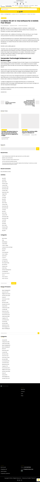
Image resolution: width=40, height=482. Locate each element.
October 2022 (4, 190)
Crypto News (4, 243)
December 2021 (5, 206)
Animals (3, 321)
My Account (3, 467)
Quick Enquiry (3, 471)
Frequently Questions (5, 473)
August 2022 (4, 194)
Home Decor (21, 5)
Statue (3, 297)
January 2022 (4, 204)
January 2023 (4, 185)
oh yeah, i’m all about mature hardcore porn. (10, 159)
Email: (22, 469)
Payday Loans (4, 266)
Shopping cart (4, 469)
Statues (3, 306)
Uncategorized (3, 18)
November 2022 (5, 188)
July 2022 (4, 195)
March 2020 (4, 225)
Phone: (22, 467)
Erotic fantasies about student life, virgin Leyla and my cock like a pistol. (15, 156)
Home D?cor (4, 292)
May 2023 (4, 178)
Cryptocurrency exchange (7, 247)
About (30, 6)
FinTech (3, 250)
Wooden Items (5, 304)
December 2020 (5, 216)
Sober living (4, 268)
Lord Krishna (4, 319)
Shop (22, 395)
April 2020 (4, 223)
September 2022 (5, 192)
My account (16, 2)
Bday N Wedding (5, 290)
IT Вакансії (4, 257)
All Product (16, 5)
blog (3, 240)
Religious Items (26, 5)
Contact (23, 391)
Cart (26, 2)
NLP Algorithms (5, 261)
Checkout (21, 2)
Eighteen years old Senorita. (7, 157)
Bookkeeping (4, 241)
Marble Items (4, 325)
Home (13, 5)
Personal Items (31, 5)
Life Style (3, 323)
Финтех (3, 275)
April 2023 (4, 180)
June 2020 (4, 220)
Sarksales (9, 6)
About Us (23, 389)
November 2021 (5, 207)
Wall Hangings (4, 326)
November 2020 (5, 218)
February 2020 (5, 227)
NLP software (4, 264)
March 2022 (4, 202)
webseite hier (4, 92)
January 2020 (4, 228)
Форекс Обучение (5, 278)
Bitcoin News (4, 238)
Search (3, 145)
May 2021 (4, 211)
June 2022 (4, 197)
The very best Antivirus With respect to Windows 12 (29, 132)
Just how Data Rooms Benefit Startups (9, 161)
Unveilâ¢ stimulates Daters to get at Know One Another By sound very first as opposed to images (9, 133)
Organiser (4, 318)
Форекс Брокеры (5, 276)
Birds (3, 300)
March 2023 (4, 181)
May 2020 (4, 221)
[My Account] (17, 11)
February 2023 (5, 183)
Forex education (5, 252)
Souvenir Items (26, 6)
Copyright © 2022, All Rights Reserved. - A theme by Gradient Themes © (20, 478)
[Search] (38, 333)
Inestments (4, 255)
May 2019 (4, 230)
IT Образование (4, 259)
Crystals (3, 309)
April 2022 (4, 201)
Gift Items (36, 5)
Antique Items (21, 6)
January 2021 (4, 214)
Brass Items (4, 311)
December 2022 (5, 187)
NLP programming (5, 262)
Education (4, 248)
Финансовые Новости (5, 273)
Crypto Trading (5, 245)
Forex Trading (4, 254)
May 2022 (4, 199)
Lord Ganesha (4, 312)
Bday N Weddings (5, 328)
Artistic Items (4, 316)
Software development (6, 269)
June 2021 (4, 209)
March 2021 (4, 213)
